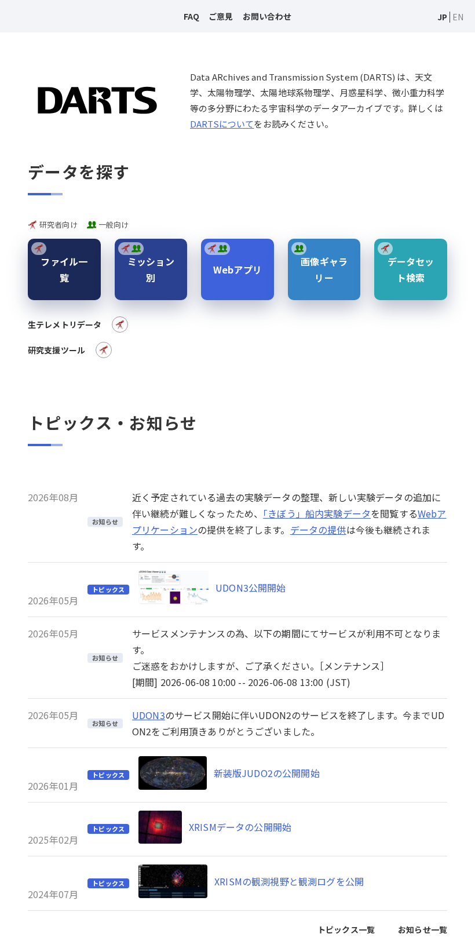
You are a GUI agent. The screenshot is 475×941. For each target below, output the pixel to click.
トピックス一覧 (346, 929)
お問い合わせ (267, 16)
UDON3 (148, 715)
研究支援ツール (56, 350)
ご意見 (221, 16)
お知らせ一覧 (422, 929)
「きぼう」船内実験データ (317, 513)
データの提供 (318, 530)
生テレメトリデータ (64, 324)
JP (442, 17)
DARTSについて (222, 124)
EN (457, 17)
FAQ (191, 16)
